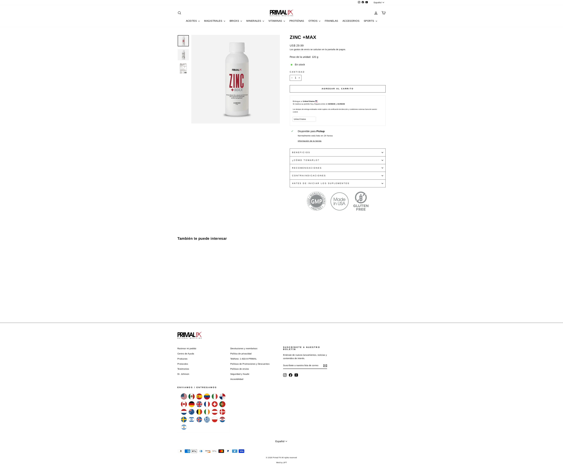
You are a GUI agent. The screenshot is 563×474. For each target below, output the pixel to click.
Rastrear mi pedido (186, 348)
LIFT (285, 463)
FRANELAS (331, 20)
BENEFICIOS (301, 152)
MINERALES (254, 20)
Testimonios (183, 369)
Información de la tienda (310, 141)
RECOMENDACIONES (307, 168)
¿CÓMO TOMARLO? (306, 160)
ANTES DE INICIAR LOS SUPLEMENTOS (321, 183)
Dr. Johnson (183, 374)
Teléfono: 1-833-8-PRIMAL (243, 359)
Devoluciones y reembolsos (243, 348)
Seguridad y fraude (239, 374)
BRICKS (235, 20)
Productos (182, 359)
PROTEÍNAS (296, 20)
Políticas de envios (239, 369)
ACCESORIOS (350, 20)
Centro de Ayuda (185, 353)
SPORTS (369, 20)
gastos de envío (302, 49)
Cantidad (297, 72)
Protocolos (182, 364)
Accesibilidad (236, 379)
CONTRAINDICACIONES (309, 175)
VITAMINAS (275, 20)
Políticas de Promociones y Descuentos (250, 364)
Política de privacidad (241, 353)
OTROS (313, 20)
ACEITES (191, 20)
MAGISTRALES (213, 20)
